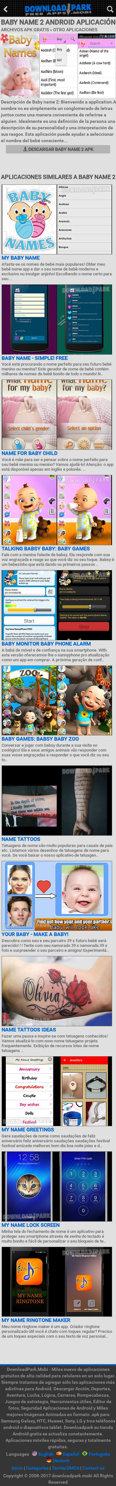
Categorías (37, 1468)
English (45, 1454)
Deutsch (61, 1460)
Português (99, 1454)
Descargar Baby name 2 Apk (60, 149)
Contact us (93, 1468)
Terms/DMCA (65, 1468)
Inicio (17, 1468)
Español (71, 1454)
